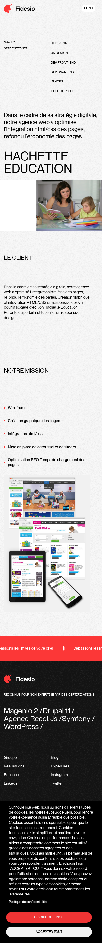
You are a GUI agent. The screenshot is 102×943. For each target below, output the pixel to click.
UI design (59, 43)
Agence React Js (30, 718)
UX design (59, 53)
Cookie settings (49, 917)
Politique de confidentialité (28, 902)
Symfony (76, 718)
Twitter (57, 783)
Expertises (60, 766)
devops (57, 81)
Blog (55, 757)
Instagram (59, 774)
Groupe (10, 757)
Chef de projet (63, 91)
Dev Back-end (62, 72)
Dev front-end (63, 62)
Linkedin (11, 783)
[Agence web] (19, 9)
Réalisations (14, 766)
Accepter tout (49, 932)
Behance (11, 774)
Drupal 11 (56, 710)
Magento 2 (21, 710)
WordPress (21, 726)
